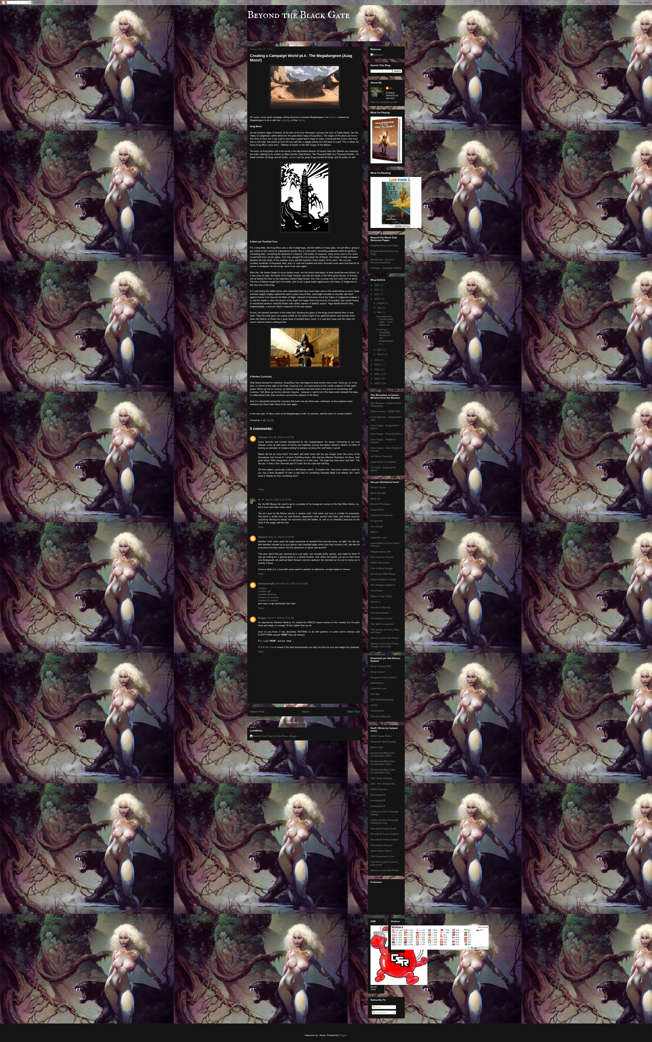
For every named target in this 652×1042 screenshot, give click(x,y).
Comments (381, 1012)
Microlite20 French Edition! (384, 834)
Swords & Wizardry (380, 607)
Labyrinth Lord (378, 537)
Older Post (353, 711)
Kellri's (373, 532)
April (380, 349)
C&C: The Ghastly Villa (382, 783)
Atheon (332, 117)
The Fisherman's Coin (382, 856)
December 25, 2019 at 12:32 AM (291, 583)
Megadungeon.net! (380, 551)
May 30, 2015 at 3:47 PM (281, 437)
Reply (261, 489)
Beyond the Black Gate (298, 15)
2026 (377, 285)
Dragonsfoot (377, 509)
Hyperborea (376, 682)
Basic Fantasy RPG (380, 666)
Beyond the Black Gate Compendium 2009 (382, 754)
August (381, 303)
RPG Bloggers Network (382, 585)
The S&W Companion (382, 624)
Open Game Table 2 (381, 850)
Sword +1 (375, 601)
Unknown (263, 437)
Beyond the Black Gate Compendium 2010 (382, 762)
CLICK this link (266, 647)
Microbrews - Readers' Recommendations (382, 261)
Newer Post (257, 711)
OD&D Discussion (380, 562)
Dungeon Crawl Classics (383, 677)
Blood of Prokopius (380, 504)
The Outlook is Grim (381, 618)
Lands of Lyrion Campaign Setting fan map (384, 821)
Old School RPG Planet (382, 574)
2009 (377, 383)
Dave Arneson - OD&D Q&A (385, 411)
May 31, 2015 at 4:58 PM (281, 537)
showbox (262, 588)
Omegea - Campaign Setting (385, 268)
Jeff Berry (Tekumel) (381, 456)
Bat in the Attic (378, 493)
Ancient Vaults (378, 487)
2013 (377, 364)
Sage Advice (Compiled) (383, 461)
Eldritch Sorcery (378, 789)
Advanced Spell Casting (383, 741)
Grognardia (376, 520)
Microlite (374, 694)
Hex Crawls (376, 526)
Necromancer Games (382, 557)
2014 (377, 360)
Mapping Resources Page (384, 245)
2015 (377, 298)
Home (305, 711)
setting (301, 120)
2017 (377, 294)
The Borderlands (379, 612)
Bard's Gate (376, 747)
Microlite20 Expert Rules (383, 828)
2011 (377, 374)
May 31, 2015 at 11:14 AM (278, 499)
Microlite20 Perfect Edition (384, 839)
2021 (377, 289)
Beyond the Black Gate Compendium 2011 (382, 771)
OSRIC (374, 705)
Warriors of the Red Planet (384, 638)
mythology (286, 120)
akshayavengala (266, 583)
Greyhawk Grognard (381, 515)
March (381, 354)
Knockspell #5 (377, 800)
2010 (377, 378)
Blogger (262, 618)
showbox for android (268, 600)
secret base (376, 590)
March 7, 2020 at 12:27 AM (280, 618)
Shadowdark (377, 710)
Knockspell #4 (377, 794)
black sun (375, 498)
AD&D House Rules (380, 736)
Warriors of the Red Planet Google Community (384, 645)
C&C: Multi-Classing (381, 778)
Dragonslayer (377, 671)
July (379, 307)
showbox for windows (268, 597)
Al (259, 499)
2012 (377, 369)
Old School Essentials (382, 699)
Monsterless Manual (381, 845)
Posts (378, 1007)
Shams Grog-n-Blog (381, 596)
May (379, 312)
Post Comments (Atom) (311, 722)
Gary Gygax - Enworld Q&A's (386, 433)
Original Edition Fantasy (383, 579)
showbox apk (264, 591)
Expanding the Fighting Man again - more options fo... (384, 320)
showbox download (267, 594)
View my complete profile (383, 102)
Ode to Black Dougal (381, 568)
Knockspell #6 (377, 806)
